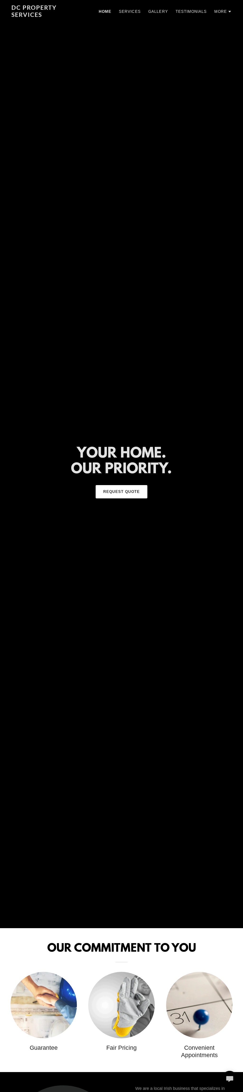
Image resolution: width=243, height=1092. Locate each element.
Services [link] (130, 11)
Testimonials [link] (191, 11)
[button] (223, 11)
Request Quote (121, 492)
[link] (50, 15)
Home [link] (105, 11)
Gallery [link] (158, 11)
